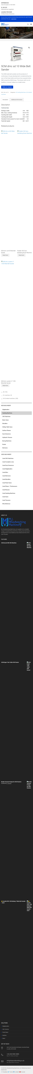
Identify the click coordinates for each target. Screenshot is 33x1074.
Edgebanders (5, 1026)
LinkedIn (17, 1072)
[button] (29, 47)
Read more (5, 255)
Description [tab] (5, 99)
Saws (3, 1038)
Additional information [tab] (16, 99)
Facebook (5, 1072)
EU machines (7, 395)
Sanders (4, 1035)
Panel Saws (5, 1032)
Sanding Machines (21, 92)
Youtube (23, 1072)
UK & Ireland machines (10, 398)
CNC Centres (5, 1029)
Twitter (11, 1072)
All (16, 92)
